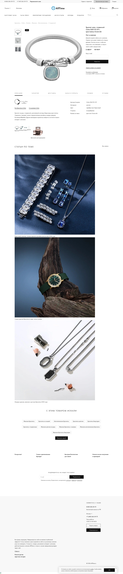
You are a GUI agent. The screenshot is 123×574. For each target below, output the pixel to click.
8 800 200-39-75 (9, 1)
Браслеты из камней (44, 421)
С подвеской (52, 23)
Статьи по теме (24, 146)
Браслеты (17, 23)
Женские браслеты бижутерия (61, 432)
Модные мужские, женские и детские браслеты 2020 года (31, 402)
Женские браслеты (29, 421)
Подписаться (76, 477)
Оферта (17, 551)
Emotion (28, 23)
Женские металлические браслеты (90, 427)
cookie (92, 569)
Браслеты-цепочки (78, 421)
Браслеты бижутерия (93, 421)
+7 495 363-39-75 (22, 1)
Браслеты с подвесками (30, 427)
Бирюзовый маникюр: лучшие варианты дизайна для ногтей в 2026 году (35, 236)
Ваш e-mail (89, 53)
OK (109, 570)
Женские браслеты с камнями (67, 427)
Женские (34, 23)
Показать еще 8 (61, 438)
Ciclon (23, 23)
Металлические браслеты (61, 421)
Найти (117, 15)
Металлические (42, 23)
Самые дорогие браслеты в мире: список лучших (28, 319)
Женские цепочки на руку (48, 427)
